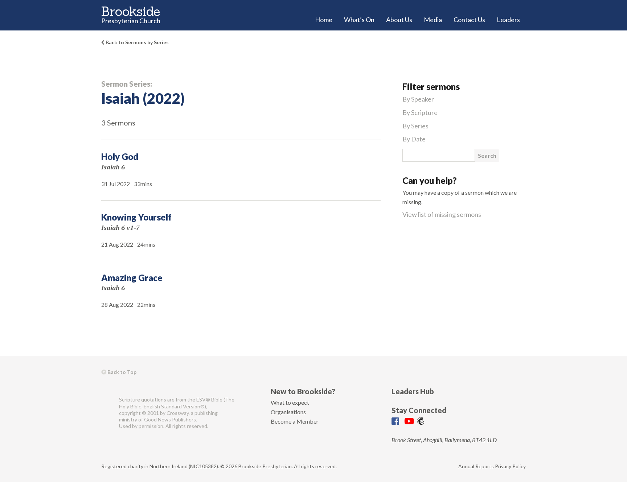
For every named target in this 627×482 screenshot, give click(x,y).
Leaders (508, 20)
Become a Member (295, 421)
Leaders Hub (413, 391)
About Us (399, 20)
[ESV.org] (107, 413)
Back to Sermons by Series (136, 42)
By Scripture (420, 112)
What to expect (290, 402)
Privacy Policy (510, 466)
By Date (414, 139)
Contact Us (469, 20)
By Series (415, 126)
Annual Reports (476, 466)
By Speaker (418, 99)
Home (323, 20)
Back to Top (121, 372)
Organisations (288, 411)
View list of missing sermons (441, 214)
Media (433, 20)
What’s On (359, 20)
